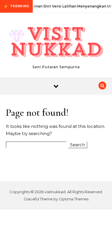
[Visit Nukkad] (56, 43)
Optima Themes (73, 199)
